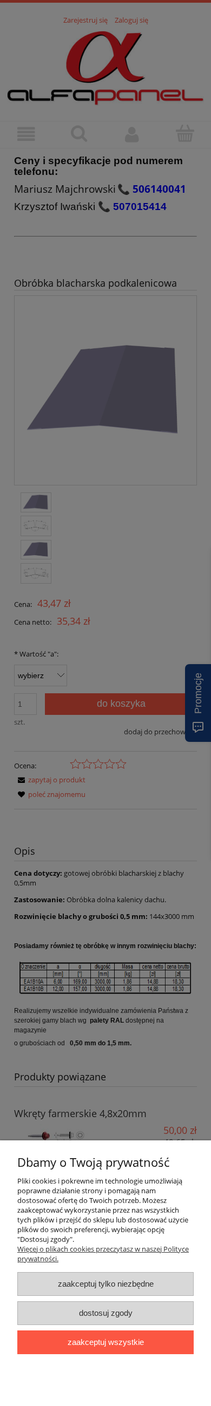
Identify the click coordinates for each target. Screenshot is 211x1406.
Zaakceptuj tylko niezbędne (106, 1283)
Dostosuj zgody (106, 1312)
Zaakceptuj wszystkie (106, 1342)
